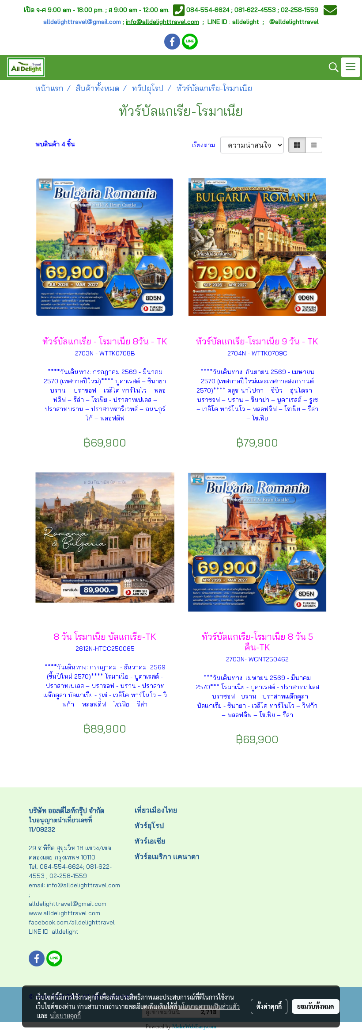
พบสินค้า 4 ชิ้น (55, 144)
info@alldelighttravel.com (162, 22)
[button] (330, 67)
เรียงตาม (206, 145)
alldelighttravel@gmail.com (82, 22)
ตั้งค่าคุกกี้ (269, 1006)
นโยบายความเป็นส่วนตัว (209, 1006)
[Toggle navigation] (350, 67)
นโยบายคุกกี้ (65, 1016)
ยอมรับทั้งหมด (315, 1006)
